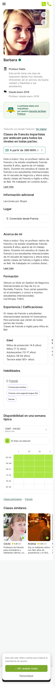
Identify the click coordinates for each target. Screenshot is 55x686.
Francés (13, 380)
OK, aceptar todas (27, 668)
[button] (44, 15)
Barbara (10, 60)
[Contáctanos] (49, 4)
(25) (19, 544)
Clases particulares (13, 499)
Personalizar (26, 675)
